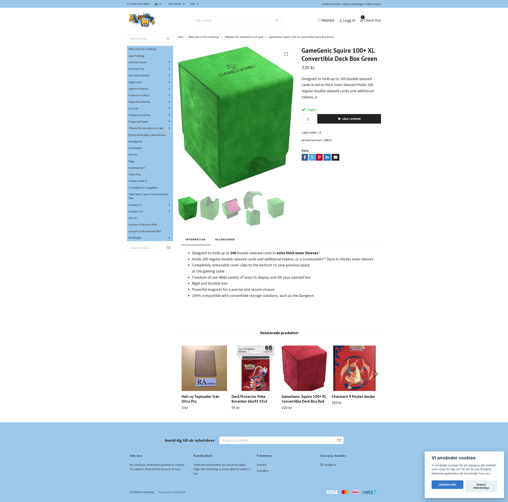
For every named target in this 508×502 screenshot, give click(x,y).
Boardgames (135, 141)
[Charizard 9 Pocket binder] (354, 368)
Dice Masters (135, 148)
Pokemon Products (139, 95)
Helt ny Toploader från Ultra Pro (200, 399)
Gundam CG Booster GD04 (143, 224)
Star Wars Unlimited (139, 75)
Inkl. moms (175, 4)
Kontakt (261, 464)
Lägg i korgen (351, 118)
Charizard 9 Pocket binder (353, 396)
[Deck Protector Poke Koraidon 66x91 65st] (254, 368)
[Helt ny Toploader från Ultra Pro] (204, 368)
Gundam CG (135, 204)
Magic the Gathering (139, 101)
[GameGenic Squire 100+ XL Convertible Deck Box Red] (304, 368)
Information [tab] (195, 239)
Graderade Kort (137, 167)
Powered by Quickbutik (172, 492)
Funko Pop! (135, 174)
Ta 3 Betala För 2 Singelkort (143, 187)
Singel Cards (135, 82)
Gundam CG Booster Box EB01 (145, 231)
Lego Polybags (136, 55)
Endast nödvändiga (481, 486)
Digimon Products (138, 88)
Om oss (133, 218)
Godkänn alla (447, 484)
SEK (193, 4)
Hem (180, 37)
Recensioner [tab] (225, 239)
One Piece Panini (137, 62)
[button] (375, 374)
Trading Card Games (139, 115)
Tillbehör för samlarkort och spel (146, 128)
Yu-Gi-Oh (133, 108)
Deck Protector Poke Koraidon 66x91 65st (249, 399)
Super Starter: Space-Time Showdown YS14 (148, 196)
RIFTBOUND (135, 237)
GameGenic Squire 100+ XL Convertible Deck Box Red (304, 399)
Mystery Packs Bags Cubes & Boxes (147, 134)
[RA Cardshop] (142, 20)
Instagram (330, 464)
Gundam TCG (136, 211)
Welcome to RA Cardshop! (143, 49)
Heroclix (133, 154)
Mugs (131, 161)
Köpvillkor (263, 470)
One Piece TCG (136, 68)
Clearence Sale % (138, 180)
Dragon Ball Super (138, 121)
